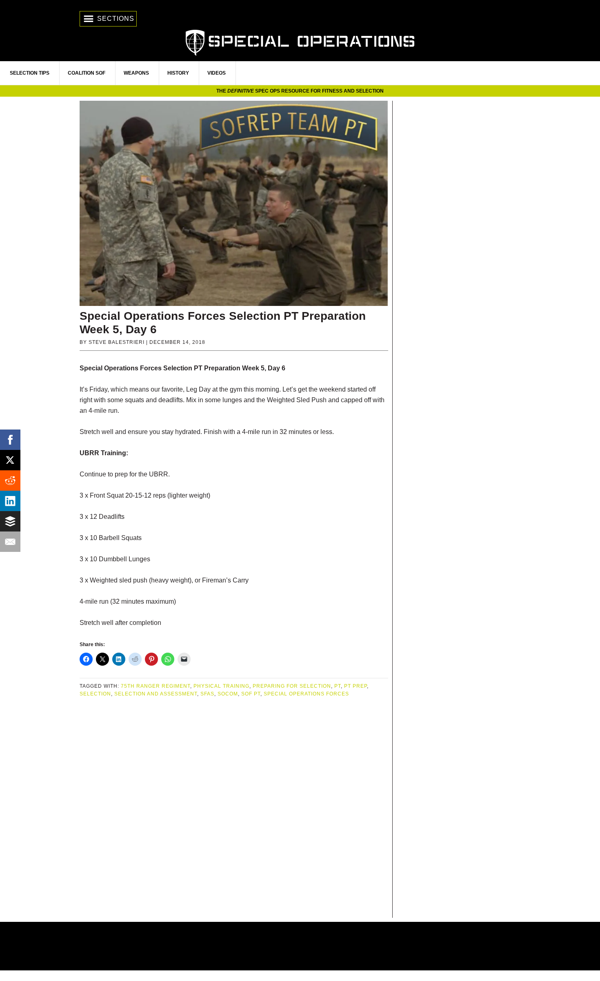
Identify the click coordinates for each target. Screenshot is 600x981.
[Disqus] (234, 808)
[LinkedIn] (10, 501)
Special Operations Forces (306, 694)
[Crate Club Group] (300, 946)
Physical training (221, 686)
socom (228, 694)
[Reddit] (10, 480)
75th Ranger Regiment (155, 686)
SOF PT (250, 694)
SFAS (207, 694)
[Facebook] (10, 440)
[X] (10, 460)
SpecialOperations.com (300, 42)
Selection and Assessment (155, 694)
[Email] (10, 541)
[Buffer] (10, 521)
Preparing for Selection (292, 686)
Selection (95, 694)
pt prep (355, 686)
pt (337, 686)
